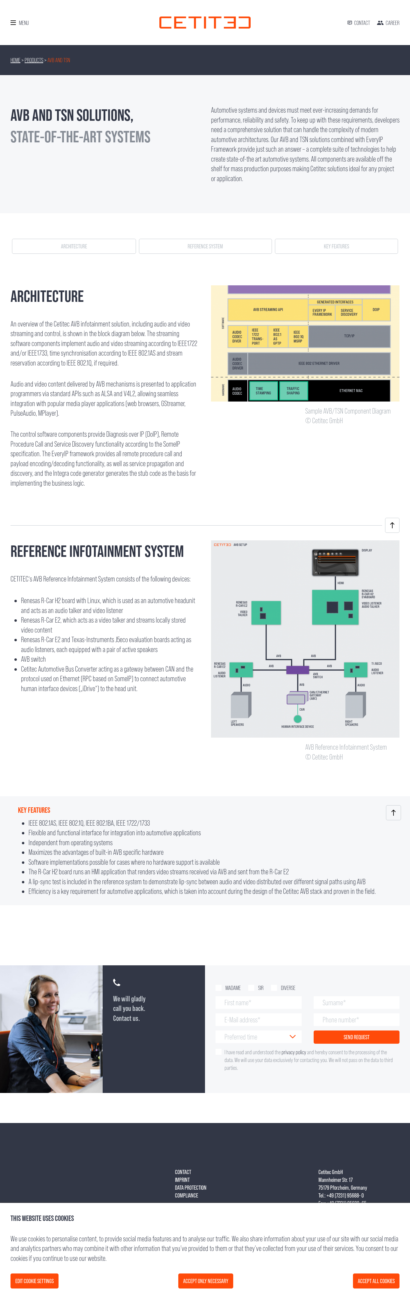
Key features (336, 246)
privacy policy (294, 1052)
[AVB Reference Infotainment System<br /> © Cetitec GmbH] (305, 733)
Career (392, 23)
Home (15, 60)
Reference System (205, 246)
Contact (362, 23)
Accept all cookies (376, 1281)
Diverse (288, 988)
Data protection (191, 1187)
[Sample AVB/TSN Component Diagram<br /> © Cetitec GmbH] (305, 397)
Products (34, 60)
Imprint (182, 1179)
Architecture (74, 246)
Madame (233, 988)
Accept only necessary (205, 1281)
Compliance (186, 1195)
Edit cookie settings (34, 1281)
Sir (261, 988)
